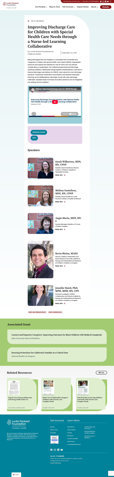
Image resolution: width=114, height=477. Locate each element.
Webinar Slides (39, 132)
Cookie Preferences (55, 462)
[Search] (110, 1)
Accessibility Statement (74, 444)
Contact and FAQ (72, 438)
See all (101, 372)
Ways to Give (54, 7)
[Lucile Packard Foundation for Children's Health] (11, 5)
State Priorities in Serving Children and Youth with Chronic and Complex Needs (89, 399)
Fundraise (53, 433)
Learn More (73, 421)
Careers (69, 433)
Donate (106, 7)
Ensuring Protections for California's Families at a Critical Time (40, 352)
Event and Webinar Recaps (37, 312)
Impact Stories (83, 7)
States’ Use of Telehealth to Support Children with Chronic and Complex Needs (55, 399)
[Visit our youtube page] (108, 1)
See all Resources (37, 21)
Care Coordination (55, 312)
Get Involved (67, 7)
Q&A (34, 138)
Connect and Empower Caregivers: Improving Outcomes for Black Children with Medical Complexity (57, 334)
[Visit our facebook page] (101, 1)
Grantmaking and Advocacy (71, 1)
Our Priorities (40, 7)
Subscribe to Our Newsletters (91, 1)
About (93, 7)
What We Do (70, 427)
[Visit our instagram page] (103, 1)
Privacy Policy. (65, 460)
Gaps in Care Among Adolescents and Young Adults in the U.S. (20, 399)
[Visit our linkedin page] (105, 1)
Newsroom (70, 435)
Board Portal (70, 441)
